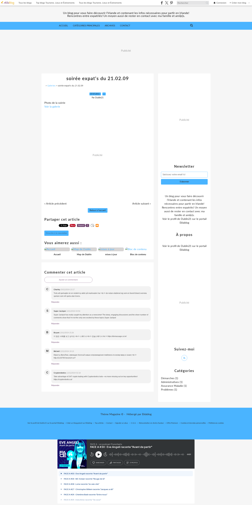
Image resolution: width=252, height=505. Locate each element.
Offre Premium (172, 423)
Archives (110, 26)
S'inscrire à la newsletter (56, 233)
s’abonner (100, 462)
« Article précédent (55, 203)
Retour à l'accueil (98, 210)
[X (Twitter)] (166, 3)
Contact (125, 26)
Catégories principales (86, 26)
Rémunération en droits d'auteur (151, 423)
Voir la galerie (52, 106)
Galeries (51, 85)
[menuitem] (63, 26)
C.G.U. (133, 423)
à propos (134, 462)
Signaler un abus (121, 423)
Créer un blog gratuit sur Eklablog (79, 423)
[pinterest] (171, 3)
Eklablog (147, 414)
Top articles (99, 423)
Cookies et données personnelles (193, 423)
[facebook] (162, 3)
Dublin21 (186, 219)
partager (117, 462)
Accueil (63, 26)
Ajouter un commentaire (68, 280)
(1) (169, 378)
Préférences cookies (216, 423)
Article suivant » (141, 203)
